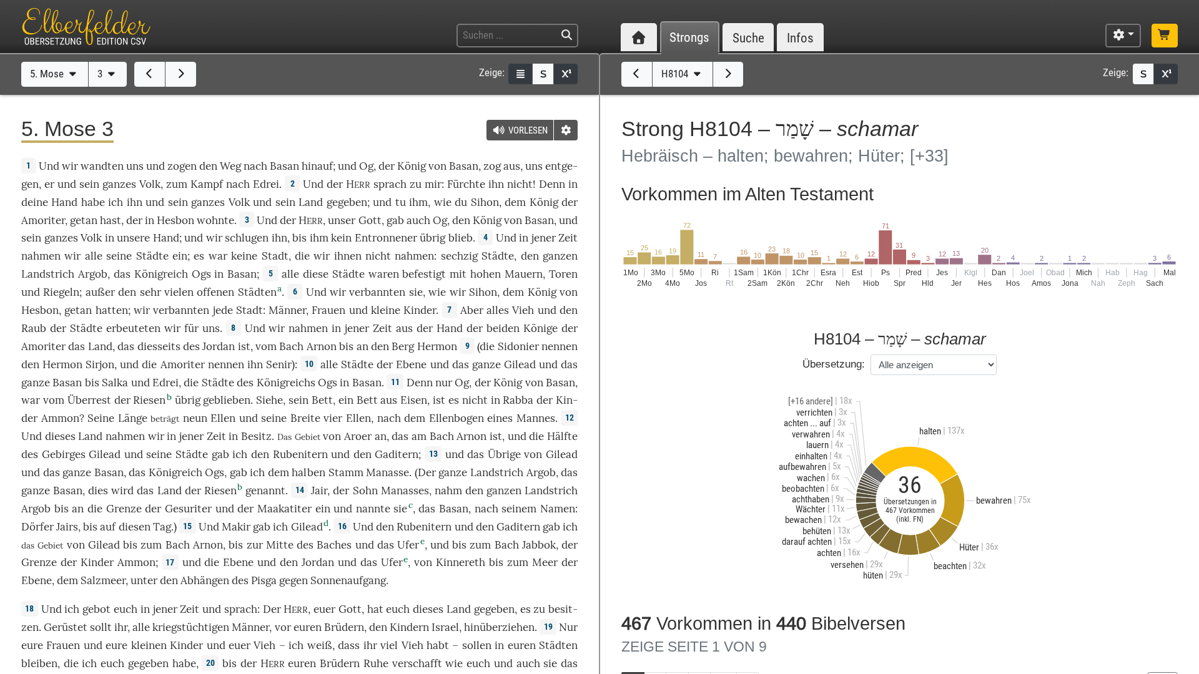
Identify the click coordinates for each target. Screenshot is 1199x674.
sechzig (459, 256)
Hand (64, 202)
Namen (557, 508)
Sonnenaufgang (348, 580)
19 (548, 627)
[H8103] (636, 74)
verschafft (417, 663)
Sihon (485, 202)
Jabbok (539, 545)
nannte (373, 508)
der (134, 220)
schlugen (247, 238)
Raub (33, 328)
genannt (265, 490)
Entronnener (386, 238)
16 (342, 526)
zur (255, 545)
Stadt (275, 256)
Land (311, 202)
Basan (284, 166)
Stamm (345, 472)
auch (418, 220)
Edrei (266, 184)
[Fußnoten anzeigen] (566, 74)
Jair (319, 490)
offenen (215, 292)
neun (195, 418)
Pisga (264, 580)
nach (486, 508)
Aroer (358, 436)
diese (315, 274)
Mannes (535, 418)
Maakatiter (284, 508)
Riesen (149, 400)
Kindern (409, 627)
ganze (486, 364)
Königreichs (286, 382)
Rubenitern (300, 454)
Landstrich (47, 274)
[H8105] (728, 74)
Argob (92, 274)
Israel (445, 627)
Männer (287, 310)
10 (309, 364)
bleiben (39, 663)
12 (569, 417)
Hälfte (562, 436)
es (453, 400)
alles (497, 310)
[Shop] (1165, 35)
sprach (390, 184)
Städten (257, 292)
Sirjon (100, 364)
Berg (403, 346)
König (411, 166)
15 (187, 526)
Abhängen (204, 580)
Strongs (689, 38)
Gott (370, 220)
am (419, 436)
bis (299, 238)
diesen (134, 527)
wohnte (215, 220)
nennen (559, 346)
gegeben (347, 202)
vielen (179, 292)
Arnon (322, 346)
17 (169, 562)
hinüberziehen (499, 627)
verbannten (377, 292)
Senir (279, 364)
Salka (115, 382)
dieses (60, 436)
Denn (552, 184)
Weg (230, 166)
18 (29, 608)
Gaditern (396, 454)
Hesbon (175, 220)
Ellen (222, 418)
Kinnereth (460, 562)
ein (179, 256)
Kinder (419, 310)
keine (244, 256)
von (76, 545)
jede (223, 310)
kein (341, 238)
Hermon (437, 346)
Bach (291, 346)
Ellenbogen (456, 418)
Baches (334, 545)
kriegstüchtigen (190, 627)
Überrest (89, 400)
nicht (520, 184)
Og (366, 166)
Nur (568, 627)
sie (550, 663)
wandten (102, 166)
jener (543, 238)
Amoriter (43, 220)
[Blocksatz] (520, 74)
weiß (319, 645)
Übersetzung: (833, 364)
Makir (236, 527)
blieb (460, 238)
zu (416, 184)
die (302, 256)
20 (210, 663)
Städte (152, 256)
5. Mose (48, 73)
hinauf (317, 166)
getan (83, 220)
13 (433, 454)
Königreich (161, 274)
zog (492, 166)
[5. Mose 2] (149, 74)
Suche (748, 38)
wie (442, 202)
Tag (162, 527)
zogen (182, 166)
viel (389, 645)
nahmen (41, 256)
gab (395, 220)
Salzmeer (103, 580)
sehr (150, 292)
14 (299, 490)
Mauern (524, 274)
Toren (563, 274)
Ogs (201, 274)
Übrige (504, 454)
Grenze (124, 508)
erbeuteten (133, 328)
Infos (800, 38)
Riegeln (61, 292)
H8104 (676, 73)
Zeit (568, 238)
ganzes (119, 184)
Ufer (408, 545)
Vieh (523, 310)
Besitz (256, 436)
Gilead (520, 364)
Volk (149, 184)
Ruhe (375, 663)
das (125, 346)
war (218, 256)
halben (308, 472)
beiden (503, 328)
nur (443, 382)
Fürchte (466, 184)
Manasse (387, 472)
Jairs (67, 527)
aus (511, 166)
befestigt (424, 274)
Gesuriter (188, 508)
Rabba (518, 400)
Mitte (280, 545)
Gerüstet (65, 627)
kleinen (149, 645)
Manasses (405, 490)
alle (93, 256)
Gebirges (64, 454)
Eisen (413, 400)
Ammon (60, 418)
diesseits (158, 346)
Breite (305, 418)
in (233, 436)
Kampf (206, 184)
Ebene (411, 364)
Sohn (365, 490)
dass (349, 645)
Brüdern (344, 627)
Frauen (328, 310)
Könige (540, 328)
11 (395, 382)
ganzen (560, 256)
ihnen (348, 256)
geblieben (226, 400)
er (49, 184)
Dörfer (37, 527)
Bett (322, 400)
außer (100, 292)
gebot (96, 609)
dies (98, 490)
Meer (545, 562)
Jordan (218, 346)
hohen (485, 274)
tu (400, 202)
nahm (448, 490)
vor (283, 627)
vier (332, 418)
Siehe (269, 400)
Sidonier (518, 346)
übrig (432, 238)
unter (144, 580)
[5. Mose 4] (180, 74)
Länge (132, 418)
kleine (385, 310)
